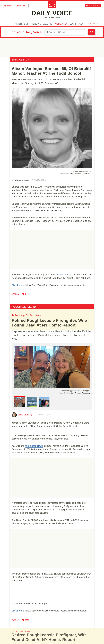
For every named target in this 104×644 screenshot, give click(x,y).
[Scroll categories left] (14, 24)
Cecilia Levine (23, 415)
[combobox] (16, 6)
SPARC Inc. (63, 274)
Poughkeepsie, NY (24, 306)
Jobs (81, 24)
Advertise (93, 24)
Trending (35, 24)
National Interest (17, 24)
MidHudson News (34, 446)
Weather (48, 24)
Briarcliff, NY (21, 59)
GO (91, 32)
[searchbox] (18, 6)
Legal (73, 24)
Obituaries (61, 24)
